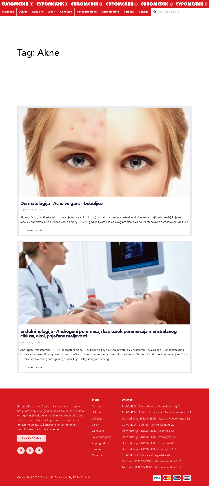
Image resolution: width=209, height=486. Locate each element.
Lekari (95, 424)
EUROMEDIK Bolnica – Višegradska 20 (146, 455)
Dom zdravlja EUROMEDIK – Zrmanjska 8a (148, 437)
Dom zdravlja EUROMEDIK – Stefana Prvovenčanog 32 (156, 418)
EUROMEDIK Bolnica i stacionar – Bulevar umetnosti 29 (156, 412)
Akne (40, 210)
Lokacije (97, 418)
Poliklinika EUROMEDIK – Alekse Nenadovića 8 (151, 467)
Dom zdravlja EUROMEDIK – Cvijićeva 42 (148, 443)
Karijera (97, 449)
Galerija (97, 455)
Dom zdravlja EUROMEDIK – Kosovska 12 (148, 431)
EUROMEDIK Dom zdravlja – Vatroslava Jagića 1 (152, 406)
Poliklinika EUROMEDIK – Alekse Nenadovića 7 (151, 461)
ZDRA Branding (82, 477)
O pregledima (101, 443)
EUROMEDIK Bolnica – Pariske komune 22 (148, 424)
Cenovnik (98, 431)
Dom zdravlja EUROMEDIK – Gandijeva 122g (150, 449)
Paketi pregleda (102, 437)
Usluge (96, 412)
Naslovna (98, 406)
